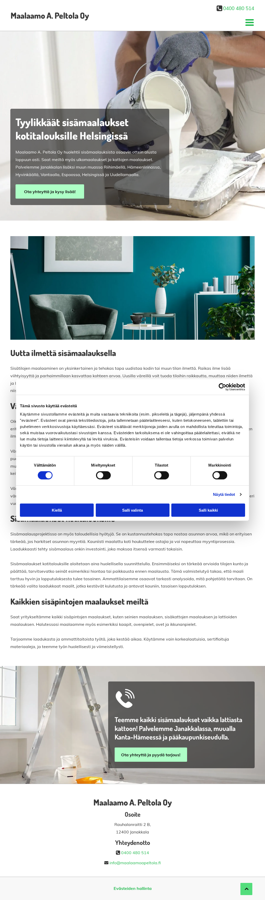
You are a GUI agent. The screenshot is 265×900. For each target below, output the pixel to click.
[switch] (103, 475)
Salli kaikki (208, 510)
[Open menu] (249, 22)
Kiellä (57, 510)
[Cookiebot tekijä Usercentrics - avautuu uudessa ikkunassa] (222, 387)
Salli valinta (132, 510)
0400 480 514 (238, 8)
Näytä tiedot (224, 494)
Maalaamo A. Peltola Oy (50, 15)
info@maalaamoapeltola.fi (135, 862)
